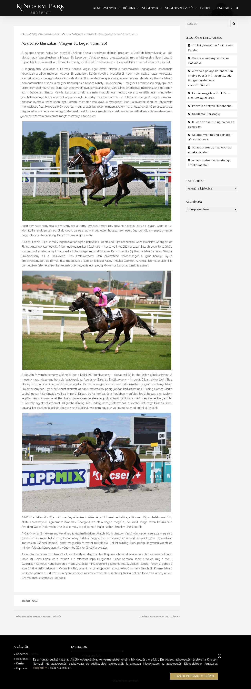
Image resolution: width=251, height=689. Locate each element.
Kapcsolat (22, 668)
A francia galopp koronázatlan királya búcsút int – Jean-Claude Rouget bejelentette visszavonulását (210, 78)
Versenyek (150, 8)
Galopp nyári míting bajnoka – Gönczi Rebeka (210, 137)
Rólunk (129, 8)
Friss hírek (90, 34)
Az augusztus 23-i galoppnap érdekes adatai (210, 150)
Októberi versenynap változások (158, 616)
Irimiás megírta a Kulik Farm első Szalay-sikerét (209, 95)
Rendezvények (104, 8)
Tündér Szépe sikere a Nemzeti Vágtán (38, 616)
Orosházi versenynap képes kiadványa (208, 60)
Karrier (20, 663)
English (223, 8)
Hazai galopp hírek (108, 34)
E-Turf (205, 8)
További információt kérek (194, 676)
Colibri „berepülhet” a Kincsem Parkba (211, 48)
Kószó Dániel (51, 34)
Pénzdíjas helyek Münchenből (212, 105)
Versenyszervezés (179, 8)
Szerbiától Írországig (206, 114)
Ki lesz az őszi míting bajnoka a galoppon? (211, 124)
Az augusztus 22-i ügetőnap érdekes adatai (209, 163)
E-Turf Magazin (74, 34)
